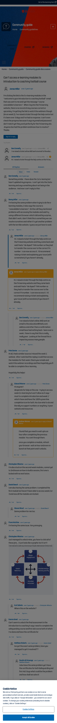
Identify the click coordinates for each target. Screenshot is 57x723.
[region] (28, 701)
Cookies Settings (28, 709)
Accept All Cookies (28, 717)
